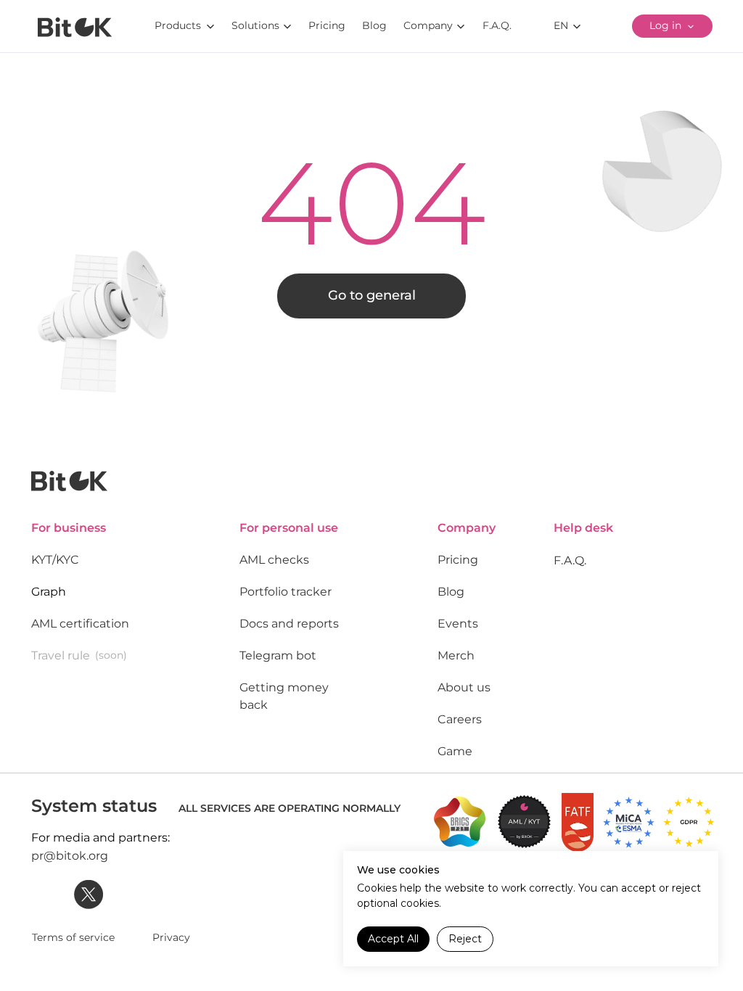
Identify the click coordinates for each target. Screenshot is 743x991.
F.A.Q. (570, 560)
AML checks (274, 560)
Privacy (171, 937)
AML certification (80, 623)
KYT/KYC (55, 560)
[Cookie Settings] (690, 939)
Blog (451, 592)
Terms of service (73, 937)
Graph (48, 592)
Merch (456, 655)
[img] (75, 27)
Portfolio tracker (285, 592)
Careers (460, 719)
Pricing (458, 560)
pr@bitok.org (69, 856)
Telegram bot (277, 655)
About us (464, 687)
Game (455, 751)
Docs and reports (289, 623)
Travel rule (60, 655)
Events (458, 623)
